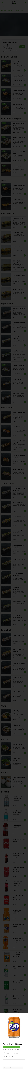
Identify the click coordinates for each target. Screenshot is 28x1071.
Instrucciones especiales (11, 1053)
